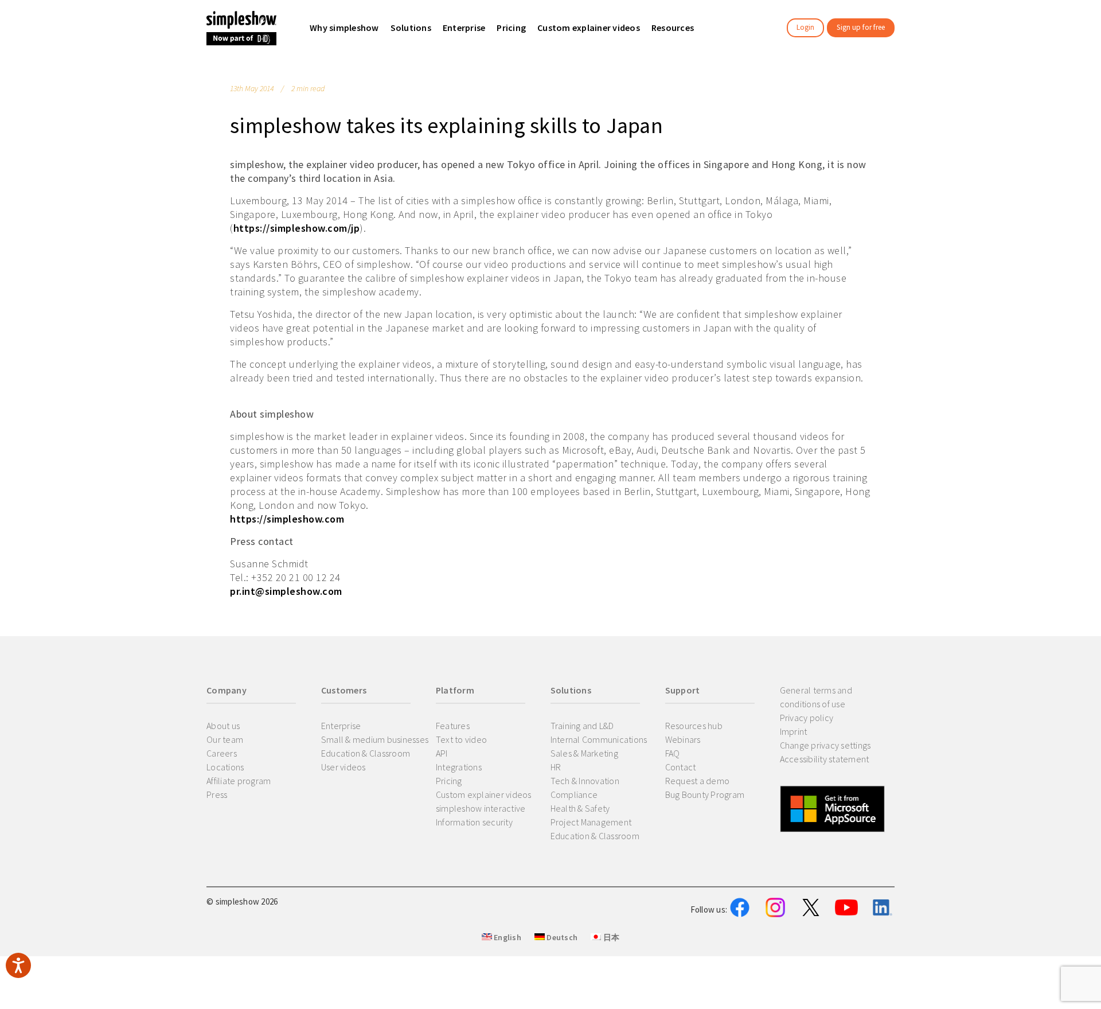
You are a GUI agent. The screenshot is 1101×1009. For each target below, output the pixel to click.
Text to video (461, 739)
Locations (225, 767)
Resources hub (694, 725)
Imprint (793, 731)
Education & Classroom (365, 753)
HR (555, 767)
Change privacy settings (825, 745)
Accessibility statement (824, 759)
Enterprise (341, 725)
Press (216, 794)
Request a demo (697, 780)
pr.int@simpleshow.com (286, 591)
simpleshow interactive (481, 808)
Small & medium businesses (374, 739)
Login (805, 27)
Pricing (449, 780)
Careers (221, 753)
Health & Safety (580, 808)
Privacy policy (807, 717)
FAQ (672, 753)
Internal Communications (598, 739)
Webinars (683, 739)
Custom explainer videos (484, 794)
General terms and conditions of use (816, 697)
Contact (680, 767)
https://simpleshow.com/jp (296, 228)
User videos (343, 767)
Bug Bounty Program (705, 794)
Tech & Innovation (584, 780)
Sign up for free (861, 27)
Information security (474, 822)
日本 (610, 937)
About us (223, 725)
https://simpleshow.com (287, 518)
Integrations (459, 767)
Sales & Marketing (584, 753)
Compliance (574, 794)
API (442, 753)
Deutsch (561, 937)
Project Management (591, 822)
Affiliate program (238, 780)
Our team (224, 739)
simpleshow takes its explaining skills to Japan (446, 125)
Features (453, 725)
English (506, 937)
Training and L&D (582, 725)
